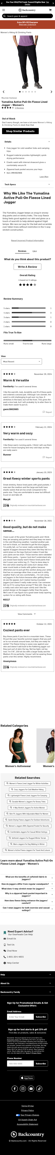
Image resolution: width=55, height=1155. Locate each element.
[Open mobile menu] (3, 10)
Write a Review (27, 266)
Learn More (44, 176)
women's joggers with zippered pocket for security (29, 826)
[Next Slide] (53, 3)
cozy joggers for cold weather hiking (29, 789)
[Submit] (4, 16)
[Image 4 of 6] (29, 91)
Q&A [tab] (34, 251)
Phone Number (14, 1058)
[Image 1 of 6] (19, 91)
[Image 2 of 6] (22, 91)
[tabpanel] (27, 469)
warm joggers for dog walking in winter (29, 844)
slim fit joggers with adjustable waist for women (28, 814)
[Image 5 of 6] (32, 91)
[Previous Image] (4, 92)
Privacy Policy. (36, 1053)
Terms (28, 1053)
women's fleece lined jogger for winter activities (28, 783)
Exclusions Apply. (13, 1040)
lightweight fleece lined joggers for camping (28, 795)
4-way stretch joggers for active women (29, 807)
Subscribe (41, 1016)
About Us (5, 983)
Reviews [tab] (22, 251)
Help (3, 974)
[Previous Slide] (2, 3)
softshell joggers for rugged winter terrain (29, 838)
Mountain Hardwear (9, 98)
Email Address (14, 1011)
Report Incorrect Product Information (27, 240)
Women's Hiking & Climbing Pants (16, 32)
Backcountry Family (10, 992)
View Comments (25, 613)
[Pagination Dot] (24, 27)
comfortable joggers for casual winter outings (28, 832)
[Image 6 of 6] (35, 91)
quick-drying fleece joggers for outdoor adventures (29, 820)
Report (49, 412)
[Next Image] (51, 92)
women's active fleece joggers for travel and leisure (29, 850)
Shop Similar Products (20, 131)
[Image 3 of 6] (26, 91)
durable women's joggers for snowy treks (29, 801)
